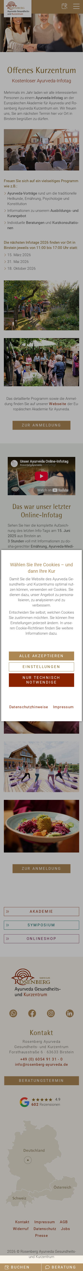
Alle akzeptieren (41, 656)
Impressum (63, 707)
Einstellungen (41, 667)
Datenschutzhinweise (28, 707)
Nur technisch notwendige (41, 680)
